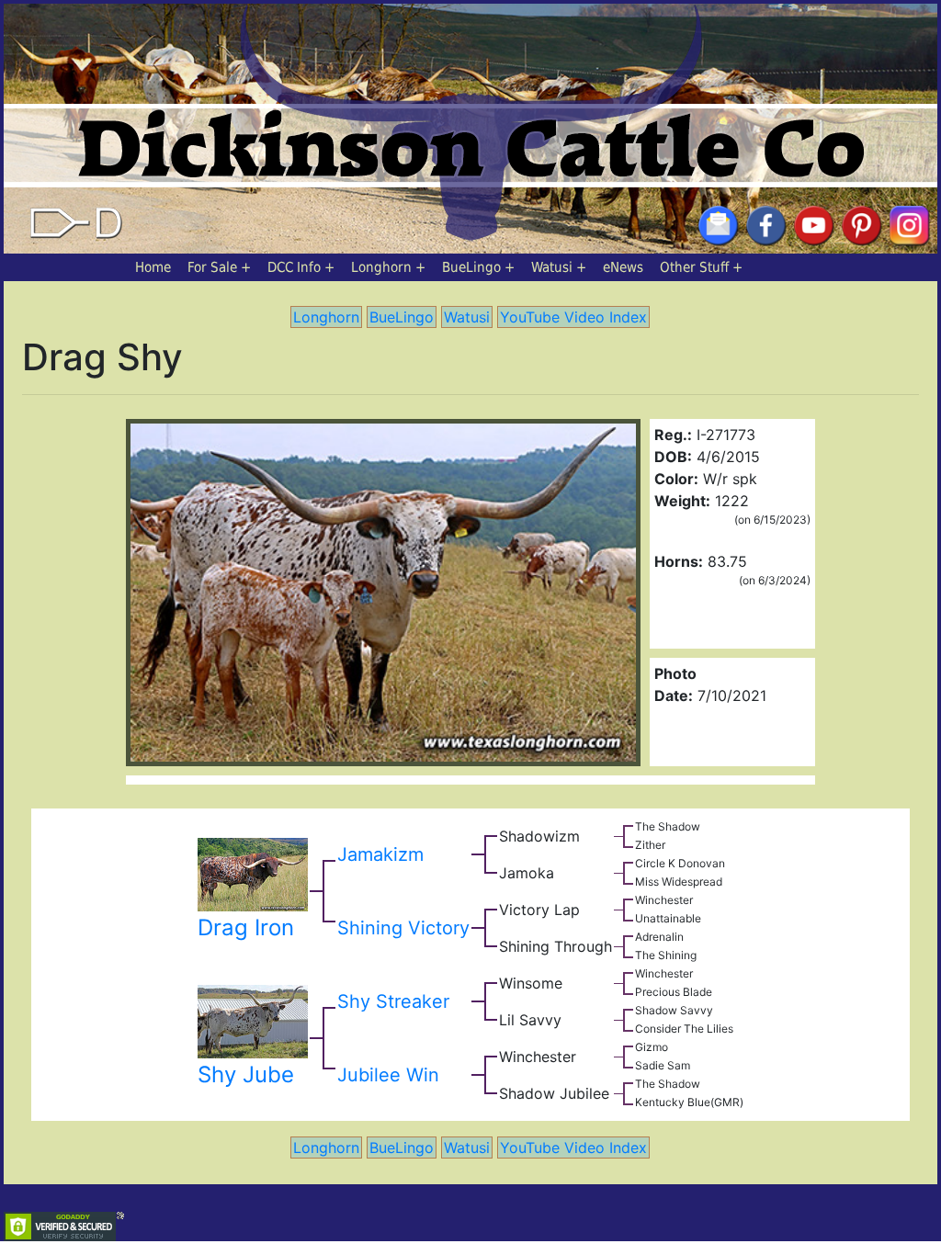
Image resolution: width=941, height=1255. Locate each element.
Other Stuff (694, 267)
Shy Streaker (393, 1001)
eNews (623, 267)
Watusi (552, 267)
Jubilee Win (388, 1075)
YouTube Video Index (573, 317)
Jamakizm (380, 854)
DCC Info (294, 267)
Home (153, 267)
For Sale (212, 267)
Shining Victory (403, 928)
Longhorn (381, 267)
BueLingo (471, 267)
